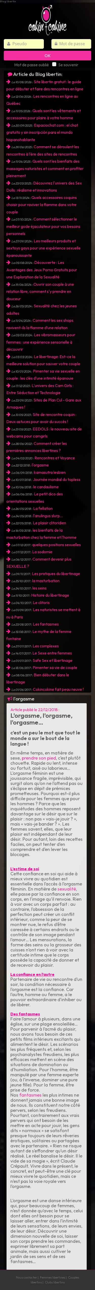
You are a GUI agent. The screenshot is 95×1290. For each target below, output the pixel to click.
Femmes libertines (52, 1277)
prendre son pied (39, 758)
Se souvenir (68, 64)
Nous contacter (26, 1277)
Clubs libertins (55, 1282)
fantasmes (30, 1095)
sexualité (67, 889)
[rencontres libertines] (48, 17)
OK (48, 55)
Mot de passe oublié (31, 64)
